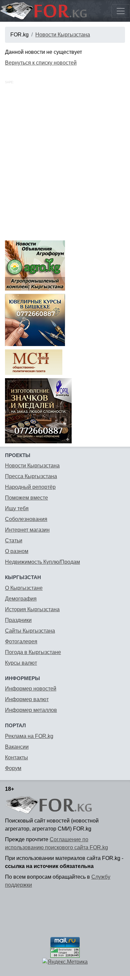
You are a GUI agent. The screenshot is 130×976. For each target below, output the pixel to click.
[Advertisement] (65, 168)
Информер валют (27, 699)
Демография (21, 599)
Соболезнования (26, 519)
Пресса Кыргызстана (31, 476)
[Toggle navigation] (120, 11)
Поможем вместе (26, 498)
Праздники (18, 620)
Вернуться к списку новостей (41, 63)
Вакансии (17, 747)
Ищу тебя (17, 508)
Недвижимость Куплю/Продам (42, 562)
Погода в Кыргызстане (33, 652)
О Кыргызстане (24, 588)
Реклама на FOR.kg (29, 736)
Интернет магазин (27, 530)
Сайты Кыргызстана (30, 631)
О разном (16, 551)
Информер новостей (30, 688)
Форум (13, 768)
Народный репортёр (30, 487)
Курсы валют (21, 663)
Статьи (13, 540)
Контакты (16, 757)
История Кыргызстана (32, 609)
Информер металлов (31, 710)
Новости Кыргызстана (62, 34)
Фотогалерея (21, 641)
